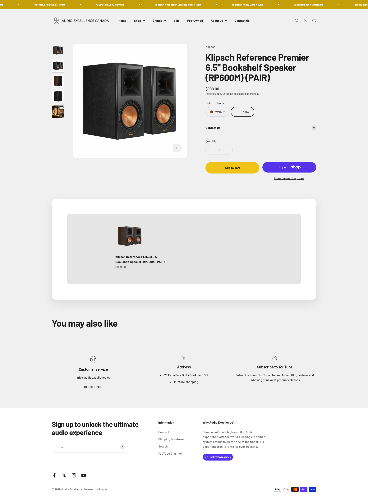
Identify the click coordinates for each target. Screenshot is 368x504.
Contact (163, 432)
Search (163, 446)
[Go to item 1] (58, 51)
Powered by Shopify (96, 489)
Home (122, 20)
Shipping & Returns (171, 439)
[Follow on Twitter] (64, 475)
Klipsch (210, 46)
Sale (177, 20)
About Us (217, 20)
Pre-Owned (195, 20)
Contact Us (242, 20)
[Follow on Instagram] (73, 475)
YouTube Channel (170, 453)
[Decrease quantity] (211, 150)
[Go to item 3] (58, 81)
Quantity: (211, 141)
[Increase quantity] (226, 150)
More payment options (289, 178)
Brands (157, 20)
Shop (137, 20)
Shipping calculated (234, 93)
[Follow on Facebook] (54, 475)
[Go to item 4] (58, 97)
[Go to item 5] (58, 112)
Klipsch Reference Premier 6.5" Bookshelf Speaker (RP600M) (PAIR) (140, 259)
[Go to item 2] (58, 66)
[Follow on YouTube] (83, 475)
